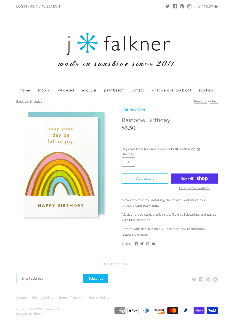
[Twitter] (167, 6)
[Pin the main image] (147, 243)
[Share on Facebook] (136, 243)
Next (214, 101)
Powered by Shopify (30, 313)
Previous (200, 101)
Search (21, 298)
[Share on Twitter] (142, 243)
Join (34, 6)
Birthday (36, 101)
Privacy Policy (42, 298)
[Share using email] (153, 243)
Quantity (128, 154)
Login (21, 6)
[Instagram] (189, 6)
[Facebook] (175, 6)
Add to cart (145, 178)
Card (141, 110)
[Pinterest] (182, 6)
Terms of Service (71, 298)
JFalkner (128, 110)
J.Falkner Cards (53, 309)
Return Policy (99, 298)
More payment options (194, 188)
